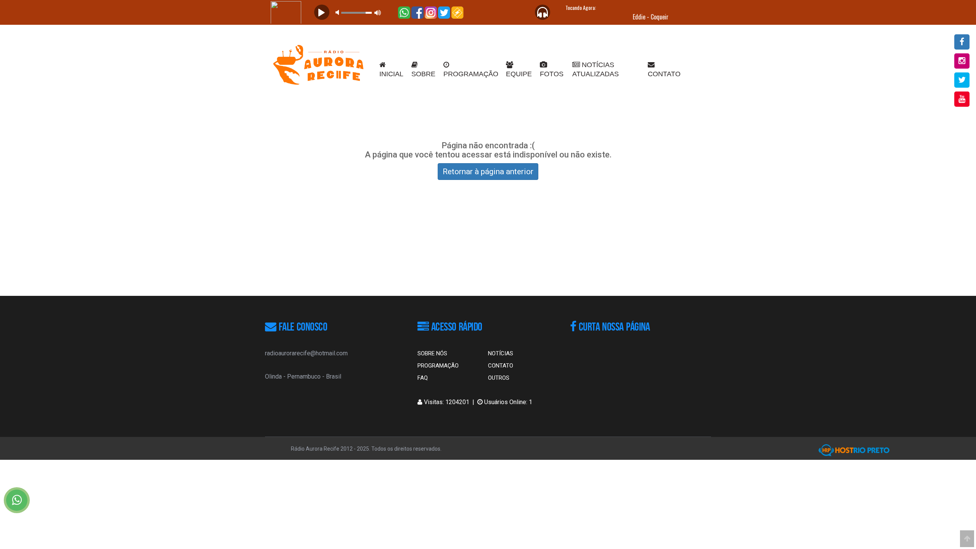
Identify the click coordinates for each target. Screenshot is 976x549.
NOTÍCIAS (500, 353)
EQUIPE (519, 74)
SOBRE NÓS (432, 353)
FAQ (422, 377)
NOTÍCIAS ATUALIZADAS (595, 69)
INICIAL (391, 74)
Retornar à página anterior (488, 171)
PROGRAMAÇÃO (470, 74)
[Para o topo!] (967, 538)
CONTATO (664, 74)
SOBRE (423, 74)
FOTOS (551, 74)
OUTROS (498, 377)
